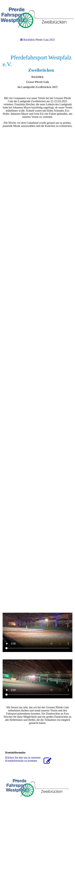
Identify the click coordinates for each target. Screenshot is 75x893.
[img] (37, 17)
